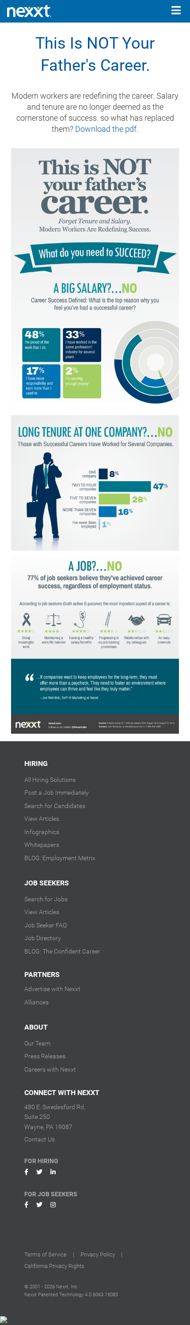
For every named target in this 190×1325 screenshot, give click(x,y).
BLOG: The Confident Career (62, 951)
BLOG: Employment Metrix (59, 858)
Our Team (37, 1043)
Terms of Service (45, 1254)
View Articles (41, 818)
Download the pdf (106, 129)
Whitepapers (41, 844)
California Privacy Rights (54, 1266)
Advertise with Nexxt (52, 988)
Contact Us (39, 1139)
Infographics (41, 831)
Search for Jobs (46, 899)
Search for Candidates (54, 805)
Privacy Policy (97, 1254)
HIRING (36, 763)
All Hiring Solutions (50, 779)
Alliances (36, 1002)
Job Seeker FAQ (45, 925)
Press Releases (44, 1056)
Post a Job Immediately (56, 792)
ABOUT (36, 1027)
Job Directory (42, 938)
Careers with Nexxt (50, 1069)
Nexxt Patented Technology (54, 1295)
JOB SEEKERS (46, 883)
